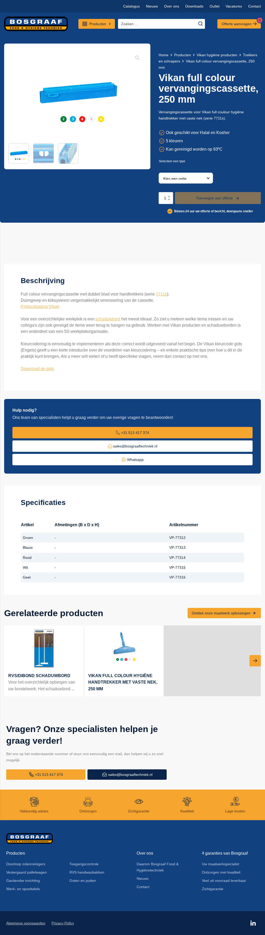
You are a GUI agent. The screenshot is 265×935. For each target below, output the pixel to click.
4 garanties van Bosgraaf (225, 853)
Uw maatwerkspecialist (220, 864)
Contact (254, 6)
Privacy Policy (62, 923)
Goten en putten (82, 880)
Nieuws (152, 6)
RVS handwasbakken (86, 872)
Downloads (194, 6)
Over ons (171, 6)
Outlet (214, 6)
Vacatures (234, 6)
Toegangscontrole (84, 864)
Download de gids (37, 369)
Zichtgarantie (212, 889)
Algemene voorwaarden (25, 923)
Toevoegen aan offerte (214, 198)
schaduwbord (107, 319)
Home (163, 55)
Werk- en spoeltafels (23, 889)
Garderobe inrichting (23, 880)
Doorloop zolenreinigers (25, 864)
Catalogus (131, 6)
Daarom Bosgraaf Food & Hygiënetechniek (158, 867)
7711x (161, 294)
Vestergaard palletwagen (26, 872)
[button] (137, 57)
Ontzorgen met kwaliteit (221, 872)
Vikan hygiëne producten (217, 55)
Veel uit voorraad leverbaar (224, 880)
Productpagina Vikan (40, 306)
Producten (182, 55)
